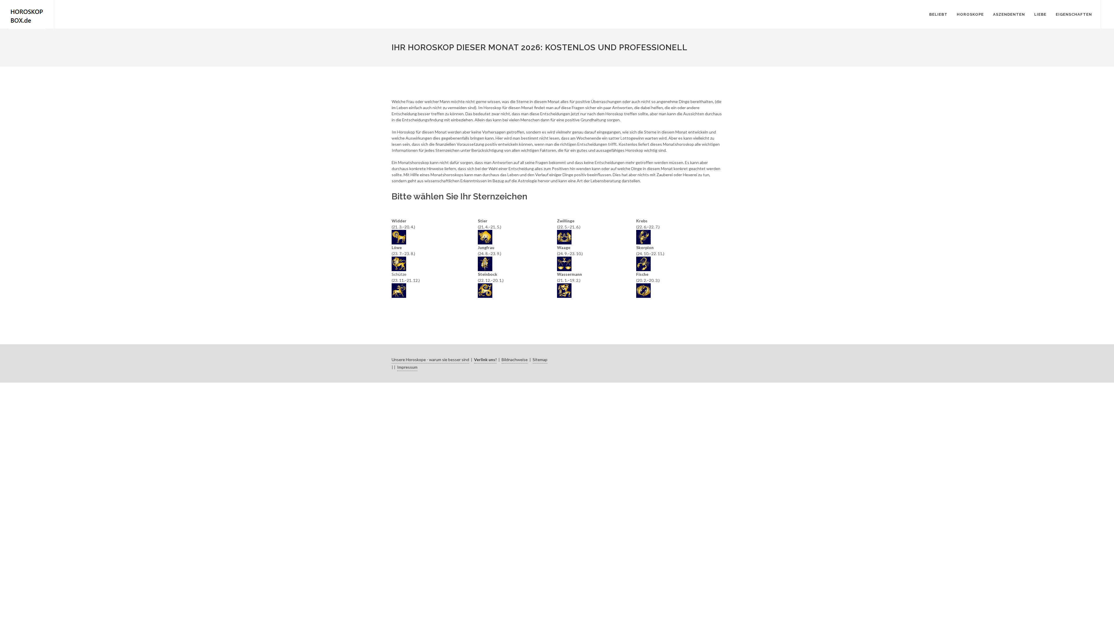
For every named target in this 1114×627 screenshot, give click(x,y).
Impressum (407, 367)
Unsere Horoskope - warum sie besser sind (430, 359)
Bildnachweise (515, 359)
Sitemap (540, 359)
